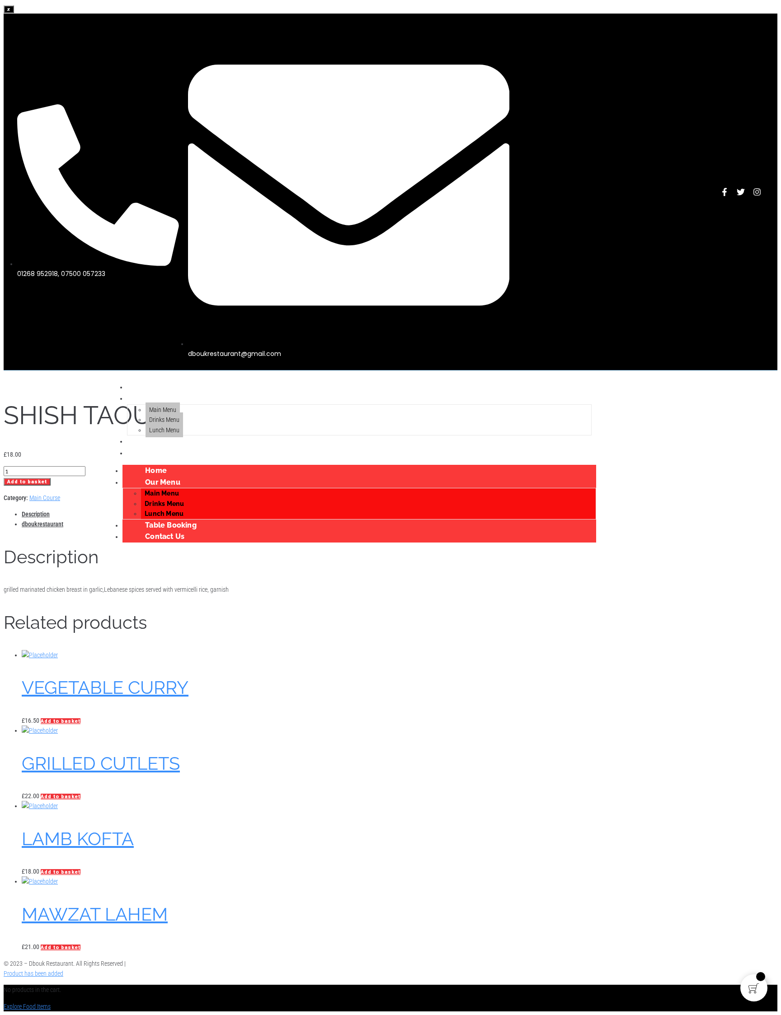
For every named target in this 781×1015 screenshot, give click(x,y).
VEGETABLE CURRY (105, 687)
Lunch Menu (164, 430)
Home (141, 387)
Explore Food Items (27, 1006)
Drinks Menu (164, 419)
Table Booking (156, 441)
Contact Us (150, 453)
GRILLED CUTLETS (101, 763)
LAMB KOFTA (78, 838)
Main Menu (162, 409)
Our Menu (148, 398)
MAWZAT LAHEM (95, 914)
